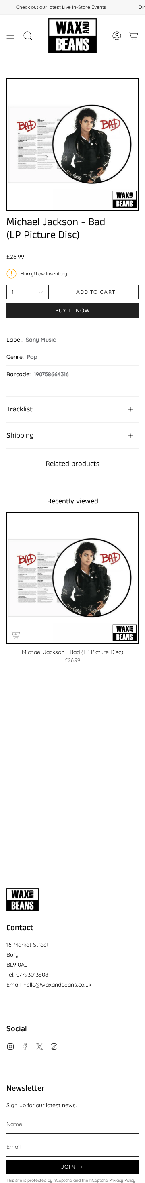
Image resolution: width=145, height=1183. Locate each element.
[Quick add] (15, 634)
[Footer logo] (22, 899)
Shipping (19, 435)
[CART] (133, 35)
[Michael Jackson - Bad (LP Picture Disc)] (72, 578)
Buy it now (72, 310)
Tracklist (19, 409)
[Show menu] (10, 35)
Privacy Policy (122, 1180)
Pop (32, 356)
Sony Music (41, 339)
